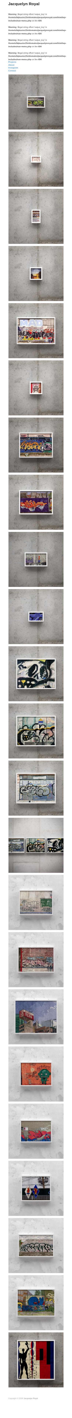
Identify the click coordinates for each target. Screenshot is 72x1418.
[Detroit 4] (36, 102)
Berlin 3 (57, 1155)
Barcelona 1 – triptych (51, 869)
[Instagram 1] (36, 388)
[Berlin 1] (36, 1302)
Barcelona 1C (55, 698)
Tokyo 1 (57, 1041)
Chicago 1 (56, 1212)
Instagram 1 (55, 412)
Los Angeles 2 (55, 469)
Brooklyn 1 (56, 984)
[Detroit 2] (36, 559)
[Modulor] (36, 1360)
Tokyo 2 (57, 927)
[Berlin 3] (36, 1131)
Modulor (57, 1384)
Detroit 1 (57, 641)
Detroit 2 (57, 583)
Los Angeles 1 (55, 526)
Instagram (13, 68)
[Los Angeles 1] (36, 502)
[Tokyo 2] (36, 902)
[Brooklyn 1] (36, 959)
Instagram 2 (55, 298)
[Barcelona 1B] (36, 731)
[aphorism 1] (36, 159)
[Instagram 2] (36, 273)
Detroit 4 (57, 126)
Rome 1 (57, 1098)
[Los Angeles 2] (36, 445)
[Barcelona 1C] (36, 673)
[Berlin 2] (36, 1245)
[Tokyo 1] (36, 1017)
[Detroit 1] (36, 616)
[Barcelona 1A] (36, 788)
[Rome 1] (36, 1074)
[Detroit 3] (36, 330)
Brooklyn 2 (56, 240)
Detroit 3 (57, 355)
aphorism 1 (56, 183)
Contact (12, 71)
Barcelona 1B (55, 755)
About (11, 65)
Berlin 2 (57, 1270)
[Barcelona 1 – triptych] (36, 845)
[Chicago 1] (36, 1188)
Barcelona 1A (55, 812)
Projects (12, 62)
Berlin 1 (57, 1327)
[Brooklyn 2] (36, 216)
